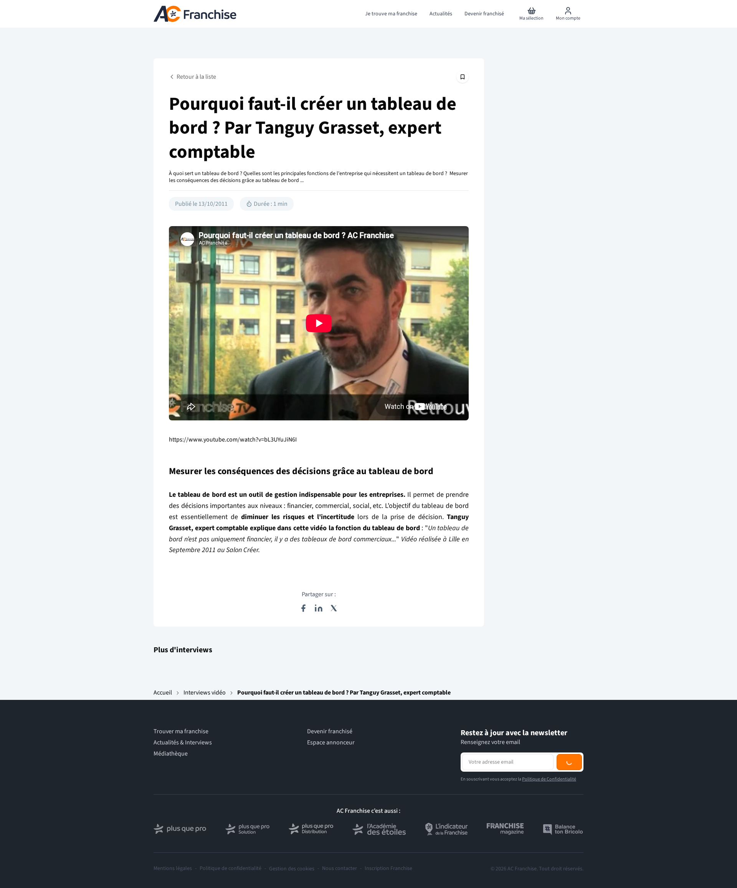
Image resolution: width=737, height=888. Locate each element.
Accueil (163, 692)
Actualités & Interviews (183, 743)
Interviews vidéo (204, 692)
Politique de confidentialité (230, 868)
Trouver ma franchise (181, 732)
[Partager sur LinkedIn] (318, 608)
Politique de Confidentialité (549, 779)
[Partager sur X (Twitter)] (334, 608)
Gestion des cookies (291, 869)
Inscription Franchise (388, 868)
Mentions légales (173, 868)
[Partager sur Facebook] (303, 608)
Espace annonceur (331, 743)
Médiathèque (171, 754)
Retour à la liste (196, 77)
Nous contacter (339, 868)
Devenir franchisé (329, 732)
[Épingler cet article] (462, 77)
